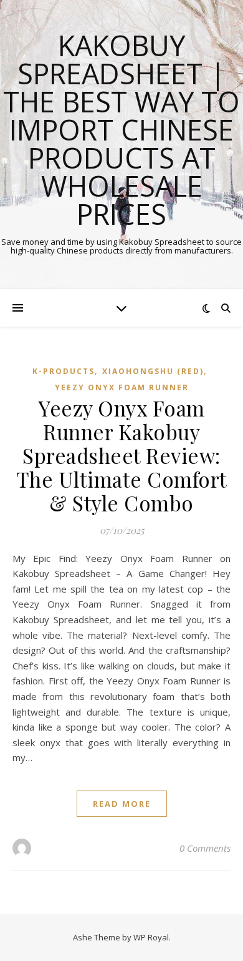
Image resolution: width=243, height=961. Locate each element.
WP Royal (151, 937)
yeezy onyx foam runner (122, 387)
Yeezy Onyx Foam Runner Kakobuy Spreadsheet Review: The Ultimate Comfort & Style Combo (121, 455)
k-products (63, 371)
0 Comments (205, 848)
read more (122, 803)
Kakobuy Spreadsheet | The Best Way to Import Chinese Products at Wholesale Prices (121, 129)
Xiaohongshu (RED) (153, 371)
